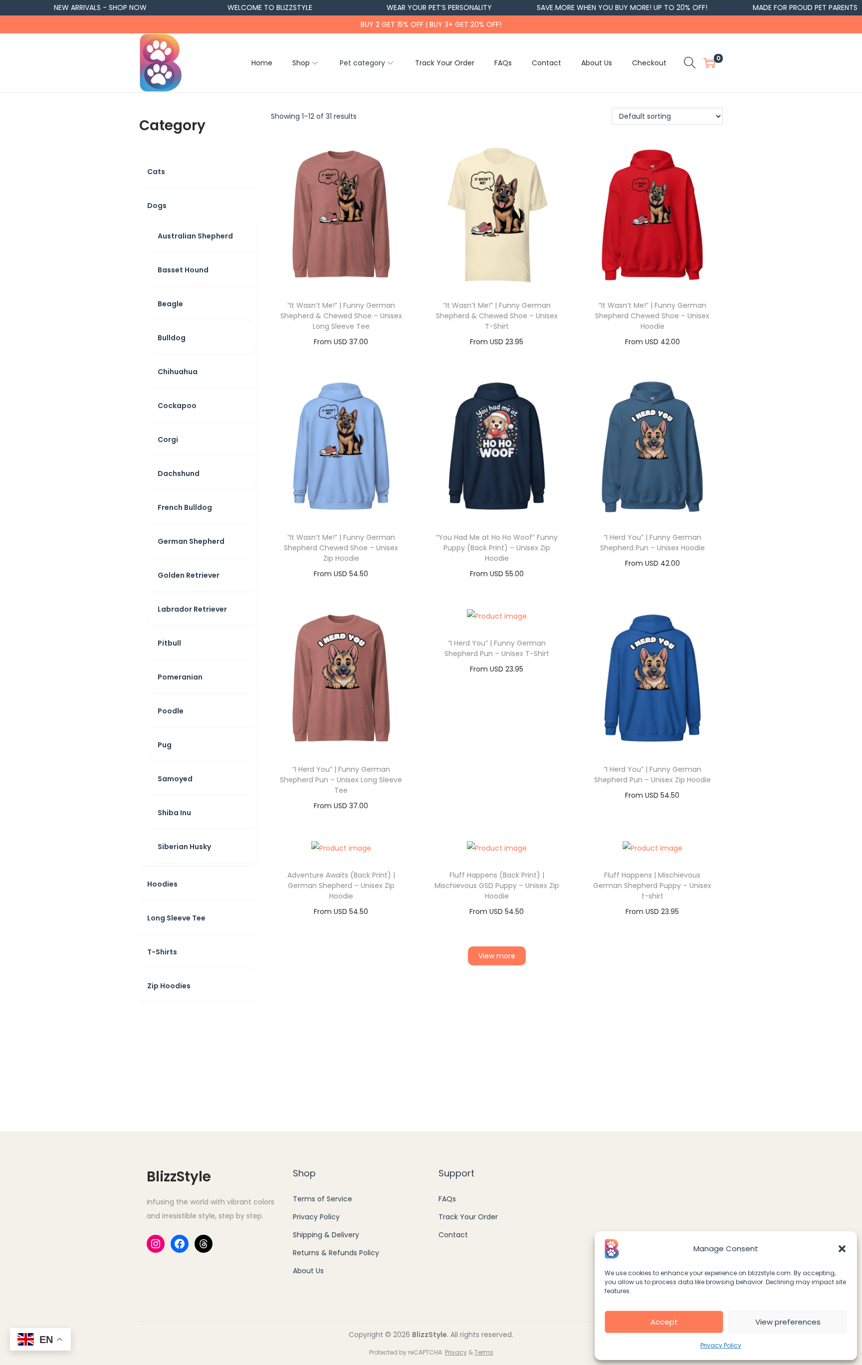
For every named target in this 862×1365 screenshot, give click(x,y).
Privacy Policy (720, 1345)
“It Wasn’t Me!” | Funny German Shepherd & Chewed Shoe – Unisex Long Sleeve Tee (341, 315)
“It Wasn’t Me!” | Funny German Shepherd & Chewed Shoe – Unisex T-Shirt (497, 315)
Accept (664, 1322)
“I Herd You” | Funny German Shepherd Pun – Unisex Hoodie (652, 542)
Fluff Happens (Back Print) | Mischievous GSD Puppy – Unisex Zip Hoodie (496, 885)
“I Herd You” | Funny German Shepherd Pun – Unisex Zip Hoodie (652, 774)
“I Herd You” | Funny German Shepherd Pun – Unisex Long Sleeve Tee (341, 779)
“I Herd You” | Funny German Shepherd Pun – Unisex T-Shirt (496, 648)
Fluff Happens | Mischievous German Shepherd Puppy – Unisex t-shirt (652, 885)
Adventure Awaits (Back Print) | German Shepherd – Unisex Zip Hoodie (341, 885)
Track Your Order (468, 1217)
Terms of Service (322, 1199)
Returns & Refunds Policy (336, 1253)
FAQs (447, 1199)
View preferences (788, 1322)
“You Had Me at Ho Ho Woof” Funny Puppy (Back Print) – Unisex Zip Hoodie (497, 547)
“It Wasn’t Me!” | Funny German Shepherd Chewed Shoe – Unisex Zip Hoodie (341, 547)
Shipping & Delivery (326, 1235)
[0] (709, 63)
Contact (453, 1235)
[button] (842, 1249)
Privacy (456, 1352)
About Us (308, 1271)
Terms (483, 1352)
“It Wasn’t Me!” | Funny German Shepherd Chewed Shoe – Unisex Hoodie (652, 315)
